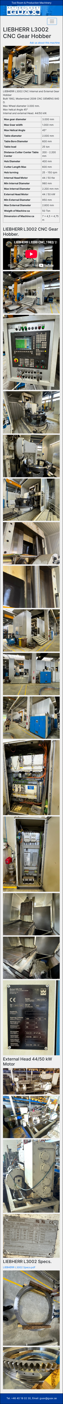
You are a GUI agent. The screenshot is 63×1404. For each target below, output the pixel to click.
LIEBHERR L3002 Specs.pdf (19, 1267)
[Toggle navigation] (52, 21)
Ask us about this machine (45, 42)
